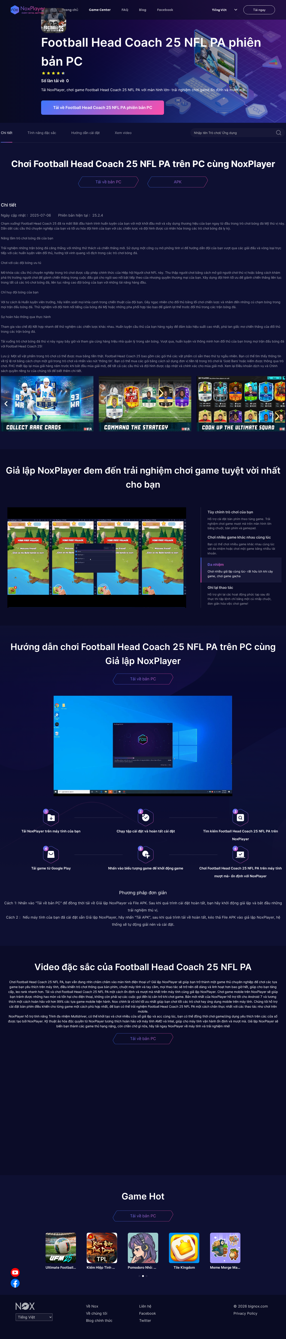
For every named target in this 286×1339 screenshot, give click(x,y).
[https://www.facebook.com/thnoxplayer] (15, 1283)
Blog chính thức (99, 1320)
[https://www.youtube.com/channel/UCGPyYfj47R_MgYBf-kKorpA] (15, 1272)
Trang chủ (70, 10)
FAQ (125, 10)
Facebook (165, 10)
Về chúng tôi (96, 1313)
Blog (142, 10)
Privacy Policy (245, 1313)
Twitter (145, 1320)
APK (178, 182)
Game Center (100, 10)
